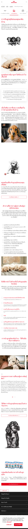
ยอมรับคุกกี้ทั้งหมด (18, 524)
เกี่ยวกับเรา (3, 510)
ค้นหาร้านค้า (4, 502)
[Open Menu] (2, 2)
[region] (14, 521)
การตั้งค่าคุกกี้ (4, 490)
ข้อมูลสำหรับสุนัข (5, 498)
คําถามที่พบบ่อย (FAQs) (6, 506)
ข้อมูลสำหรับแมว (5, 494)
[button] (26, 12)
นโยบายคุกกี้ (9, 521)
